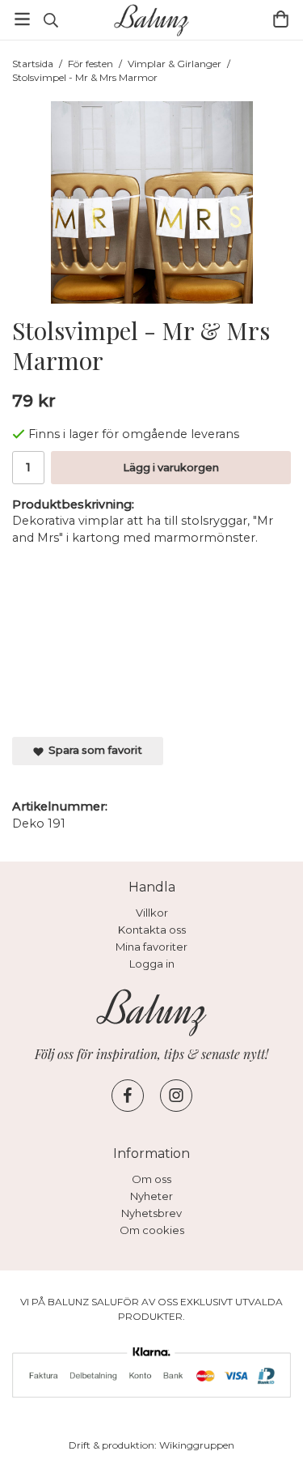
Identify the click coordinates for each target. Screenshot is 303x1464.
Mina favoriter (151, 946)
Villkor (152, 912)
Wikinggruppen (196, 1445)
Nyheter (151, 1196)
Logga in (152, 963)
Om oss (151, 1178)
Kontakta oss (152, 929)
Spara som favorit (93, 749)
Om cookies (152, 1230)
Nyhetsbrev (151, 1213)
